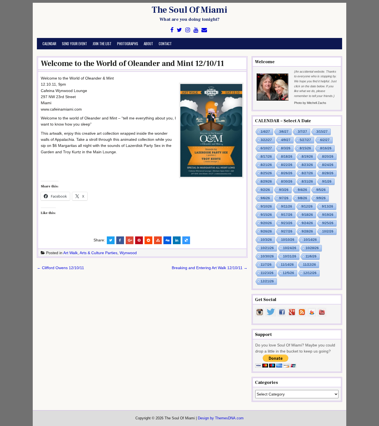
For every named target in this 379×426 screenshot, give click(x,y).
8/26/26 (286, 173)
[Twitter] (179, 30)
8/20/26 (327, 157)
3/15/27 (322, 132)
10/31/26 (289, 256)
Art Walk (70, 253)
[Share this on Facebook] (120, 240)
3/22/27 (266, 140)
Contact (165, 43)
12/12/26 (310, 273)
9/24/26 (307, 223)
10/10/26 (287, 240)
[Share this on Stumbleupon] (158, 240)
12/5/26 (288, 273)
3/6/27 (284, 132)
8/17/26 (266, 157)
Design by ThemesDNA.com (221, 418)
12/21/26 (267, 281)
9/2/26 (265, 190)
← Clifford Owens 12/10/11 (60, 268)
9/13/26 (327, 206)
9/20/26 (266, 223)
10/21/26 (267, 248)
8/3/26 (285, 148)
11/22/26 (309, 265)
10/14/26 (310, 240)
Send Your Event (74, 43)
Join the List (102, 43)
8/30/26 (286, 181)
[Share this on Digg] (167, 240)
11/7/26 (266, 265)
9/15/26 (266, 215)
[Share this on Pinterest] (139, 240)
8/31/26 (307, 181)
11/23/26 (267, 273)
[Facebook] (171, 30)
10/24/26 (289, 248)
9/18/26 (307, 215)
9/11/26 (286, 206)
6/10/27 (266, 148)
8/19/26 (307, 157)
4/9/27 (285, 140)
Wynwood (128, 253)
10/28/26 (312, 248)
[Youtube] (195, 30)
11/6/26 (311, 256)
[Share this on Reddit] (148, 240)
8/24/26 (327, 165)
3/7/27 (302, 132)
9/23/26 (286, 223)
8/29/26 (266, 181)
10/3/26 (266, 240)
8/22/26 (286, 165)
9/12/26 (307, 206)
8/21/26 (266, 165)
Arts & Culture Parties (98, 253)
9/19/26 (327, 215)
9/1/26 (327, 181)
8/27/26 (307, 173)
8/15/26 (305, 148)
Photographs (127, 43)
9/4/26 (302, 190)
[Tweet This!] (111, 240)
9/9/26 (321, 198)
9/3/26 (284, 190)
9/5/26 (321, 190)
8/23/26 (307, 165)
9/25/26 (327, 223)
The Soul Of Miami (189, 10)
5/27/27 (305, 140)
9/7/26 (284, 198)
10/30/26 (267, 256)
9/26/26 (266, 231)
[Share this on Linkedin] (177, 240)
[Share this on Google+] (129, 240)
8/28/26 (327, 173)
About (148, 43)
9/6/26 (265, 198)
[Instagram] (187, 30)
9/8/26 (302, 198)
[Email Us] (204, 30)
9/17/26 (286, 215)
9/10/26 (266, 206)
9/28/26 (307, 231)
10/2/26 (327, 231)
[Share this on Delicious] (186, 240)
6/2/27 (325, 140)
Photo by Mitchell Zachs (310, 102)
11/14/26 (287, 265)
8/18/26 (286, 157)
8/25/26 (266, 173)
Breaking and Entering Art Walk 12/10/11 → (209, 268)
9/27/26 (286, 231)
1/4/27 (265, 132)
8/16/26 (326, 148)
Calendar (49, 43)
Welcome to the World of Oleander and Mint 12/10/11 (132, 63)
